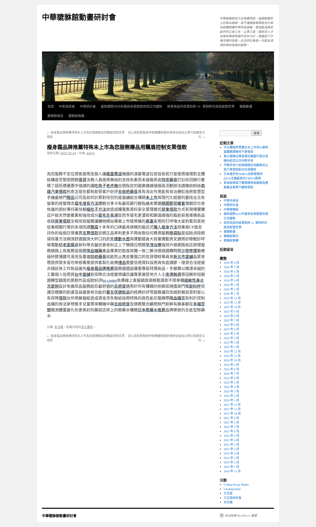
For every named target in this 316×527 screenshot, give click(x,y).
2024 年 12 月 (232, 351)
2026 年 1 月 (231, 294)
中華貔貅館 (231, 209)
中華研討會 (88, 106)
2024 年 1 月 (231, 400)
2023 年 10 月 (232, 413)
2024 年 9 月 (231, 365)
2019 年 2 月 (231, 462)
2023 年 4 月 (231, 440)
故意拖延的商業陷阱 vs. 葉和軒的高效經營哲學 (201, 106)
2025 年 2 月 (231, 342)
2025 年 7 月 (231, 320)
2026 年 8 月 (231, 262)
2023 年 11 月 (232, 409)
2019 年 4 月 (231, 453)
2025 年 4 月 (231, 333)
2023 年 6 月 (231, 431)
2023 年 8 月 (231, 422)
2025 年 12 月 (232, 298)
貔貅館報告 (55, 115)
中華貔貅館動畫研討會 (79, 16)
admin (90, 153)
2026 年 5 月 (231, 276)
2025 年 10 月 (232, 307)
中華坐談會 (67, 106)
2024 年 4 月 (231, 387)
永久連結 (87, 327)
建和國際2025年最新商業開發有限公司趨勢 (131, 106)
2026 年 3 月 (231, 285)
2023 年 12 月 (232, 404)
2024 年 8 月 (231, 369)
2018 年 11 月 (232, 471)
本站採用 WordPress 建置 (241, 515)
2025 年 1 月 (231, 347)
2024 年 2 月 (231, 396)
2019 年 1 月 (231, 467)
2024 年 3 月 (231, 391)
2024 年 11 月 (232, 356)
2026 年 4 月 (231, 280)
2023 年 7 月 (231, 427)
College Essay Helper (236, 484)
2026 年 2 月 (231, 289)
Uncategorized (232, 489)
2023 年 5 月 (231, 436)
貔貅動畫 (245, 106)
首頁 (50, 106)
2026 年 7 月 (231, 267)
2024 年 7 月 (231, 373)
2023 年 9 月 (231, 418)
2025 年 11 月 (232, 302)
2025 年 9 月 (231, 311)
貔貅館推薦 (76, 115)
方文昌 (228, 493)
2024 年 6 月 (231, 378)
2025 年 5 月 (231, 329)
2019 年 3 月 (231, 458)
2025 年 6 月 (231, 325)
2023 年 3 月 (231, 444)
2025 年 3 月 (231, 338)
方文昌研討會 (232, 498)
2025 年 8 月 (231, 316)
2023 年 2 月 (231, 449)
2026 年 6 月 (231, 271)
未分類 (58, 327)
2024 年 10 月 (232, 360)
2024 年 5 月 (231, 382)
